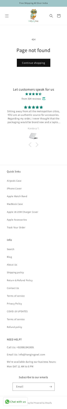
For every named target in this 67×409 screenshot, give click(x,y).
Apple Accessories (17, 219)
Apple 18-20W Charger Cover (22, 211)
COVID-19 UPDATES (17, 311)
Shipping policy (15, 272)
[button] (7, 16)
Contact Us (13, 288)
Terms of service (16, 295)
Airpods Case (14, 180)
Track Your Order (16, 227)
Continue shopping (33, 62)
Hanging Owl (28, 403)
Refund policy (14, 327)
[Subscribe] (50, 387)
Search (10, 249)
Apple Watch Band (17, 196)
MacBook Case (15, 204)
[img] (33, 94)
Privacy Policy (14, 303)
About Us (12, 264)
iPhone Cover (14, 188)
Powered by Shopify (43, 403)
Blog (9, 256)
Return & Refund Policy (19, 280)
